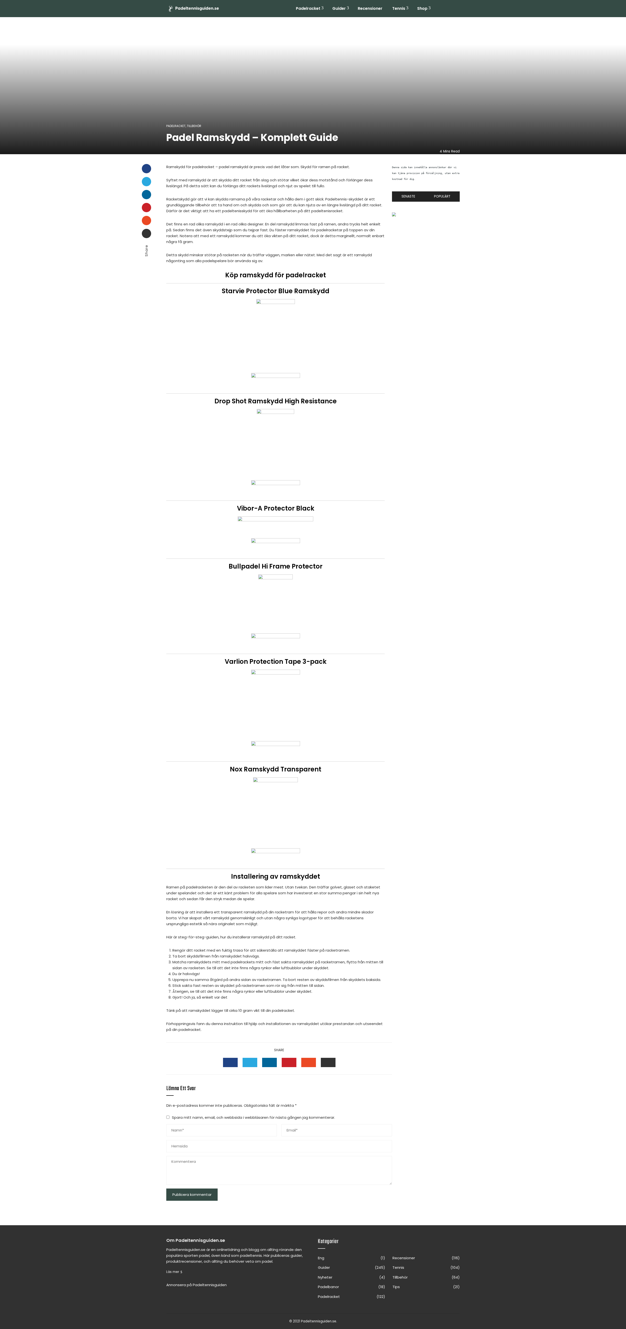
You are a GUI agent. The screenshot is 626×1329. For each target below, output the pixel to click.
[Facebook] (146, 168)
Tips (426, 1286)
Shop (422, 8)
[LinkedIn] (146, 194)
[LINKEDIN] (269, 1062)
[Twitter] (146, 181)
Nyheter (351, 1277)
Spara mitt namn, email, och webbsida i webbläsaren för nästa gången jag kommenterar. (253, 1117)
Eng (351, 1258)
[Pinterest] (146, 207)
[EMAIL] (328, 1062)
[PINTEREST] (289, 1062)
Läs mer (172, 1272)
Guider (339, 8)
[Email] (146, 233)
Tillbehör (194, 126)
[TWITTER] (250, 1062)
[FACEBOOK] (230, 1062)
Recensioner (370, 8)
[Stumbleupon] (146, 220)
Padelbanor (351, 1286)
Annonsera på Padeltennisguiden (196, 1284)
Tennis (398, 8)
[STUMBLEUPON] (308, 1062)
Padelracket (308, 8)
